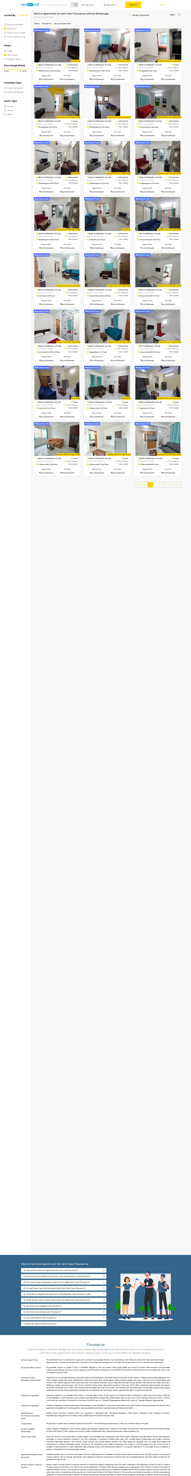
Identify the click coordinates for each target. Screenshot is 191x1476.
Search (133, 4)
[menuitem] (140, 485)
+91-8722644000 (140, 15)
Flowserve (46, 23)
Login (162, 4)
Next (176, 485)
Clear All (23, 15)
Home (37, 23)
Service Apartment (62, 23)
